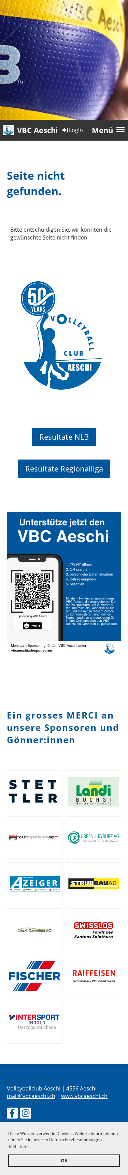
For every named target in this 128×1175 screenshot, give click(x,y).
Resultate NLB (64, 436)
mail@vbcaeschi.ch (31, 1096)
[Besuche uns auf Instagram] (25, 1114)
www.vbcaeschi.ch (84, 1096)
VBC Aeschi (37, 130)
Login (76, 130)
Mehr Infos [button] (19, 1146)
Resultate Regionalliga (64, 468)
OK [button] (64, 1160)
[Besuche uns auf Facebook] (12, 1114)
